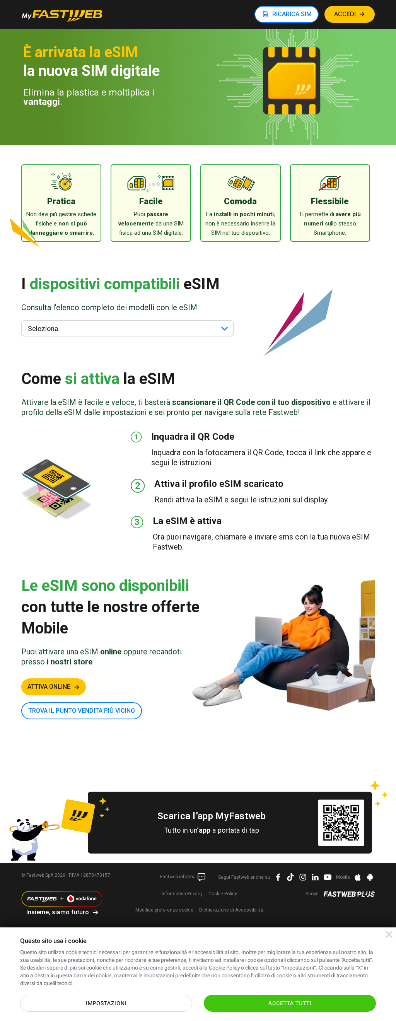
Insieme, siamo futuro (57, 912)
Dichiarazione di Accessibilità (231, 910)
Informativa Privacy (182, 893)
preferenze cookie (164, 910)
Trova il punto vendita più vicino (81, 710)
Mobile (343, 877)
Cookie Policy (222, 893)
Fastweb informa (178, 876)
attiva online (48, 686)
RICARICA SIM (292, 14)
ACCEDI (345, 14)
